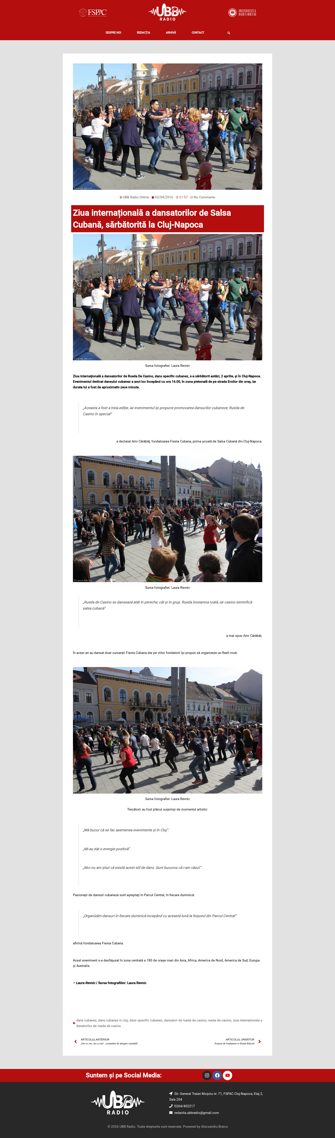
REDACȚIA (143, 32)
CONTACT (198, 32)
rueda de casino (219, 1020)
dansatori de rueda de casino (185, 1020)
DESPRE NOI (113, 32)
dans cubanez (86, 1020)
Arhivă (171, 32)
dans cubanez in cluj (113, 1020)
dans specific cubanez (145, 1020)
